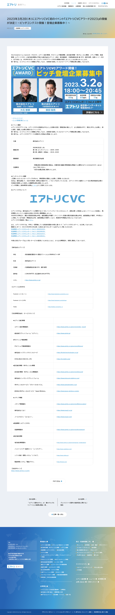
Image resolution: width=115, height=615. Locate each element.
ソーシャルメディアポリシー (63, 612)
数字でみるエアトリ (46, 594)
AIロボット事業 (60, 572)
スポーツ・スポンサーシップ (84, 567)
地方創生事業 (60, 550)
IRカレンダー (94, 550)
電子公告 (96, 555)
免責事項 (89, 555)
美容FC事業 (44, 567)
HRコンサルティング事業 (61, 559)
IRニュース (80, 545)
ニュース (89, 33)
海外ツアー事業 (45, 564)
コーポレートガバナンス (83, 547)
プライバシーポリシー (48, 612)
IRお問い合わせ (81, 555)
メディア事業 (64, 547)
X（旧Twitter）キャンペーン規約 (82, 612)
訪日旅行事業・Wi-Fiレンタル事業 (50, 547)
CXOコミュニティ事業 (47, 559)
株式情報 (94, 547)
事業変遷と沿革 (59, 592)
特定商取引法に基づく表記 (101, 612)
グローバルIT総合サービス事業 (60, 545)
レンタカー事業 (59, 562)
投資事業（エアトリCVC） (48, 550)
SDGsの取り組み (98, 567)
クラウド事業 (44, 552)
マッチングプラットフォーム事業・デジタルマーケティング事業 (56, 556)
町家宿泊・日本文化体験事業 (48, 577)
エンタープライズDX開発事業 (59, 564)
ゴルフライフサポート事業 (48, 574)
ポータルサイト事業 (54, 567)
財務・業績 (94, 545)
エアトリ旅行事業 (45, 545)
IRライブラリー (103, 545)
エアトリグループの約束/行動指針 (50, 589)
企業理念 (63, 589)
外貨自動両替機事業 (62, 574)
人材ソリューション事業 (47, 572)
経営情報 (87, 545)
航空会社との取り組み (47, 592)
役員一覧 (68, 594)
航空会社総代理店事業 (47, 562)
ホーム (84, 33)
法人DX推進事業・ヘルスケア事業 (50, 569)
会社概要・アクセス (58, 594)
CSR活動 (79, 570)
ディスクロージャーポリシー (84, 552)
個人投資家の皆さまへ (83, 550)
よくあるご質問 (98, 552)
